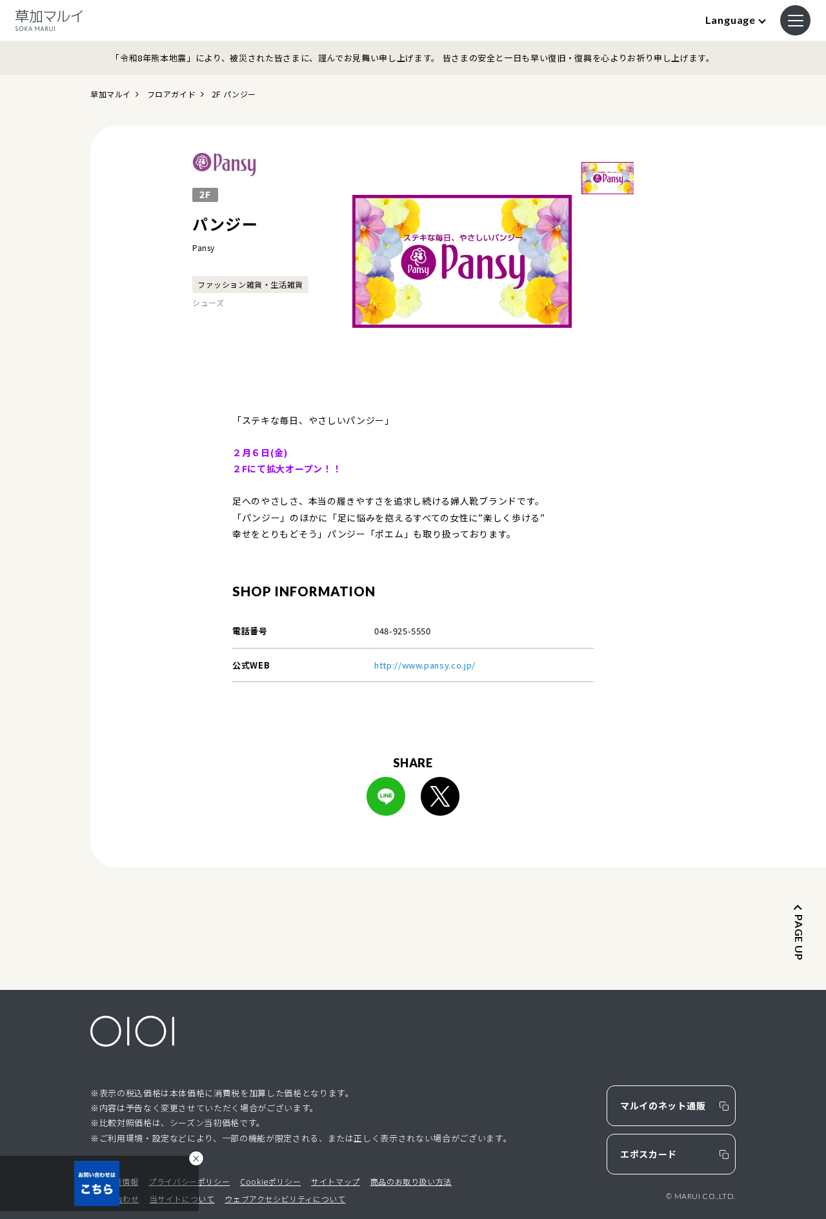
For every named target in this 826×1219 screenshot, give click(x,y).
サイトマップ (335, 1181)
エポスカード (648, 1153)
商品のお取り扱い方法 (411, 1181)
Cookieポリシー (270, 1181)
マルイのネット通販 (662, 1105)
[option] (462, 261)
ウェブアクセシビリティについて (285, 1198)
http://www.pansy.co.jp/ (425, 665)
